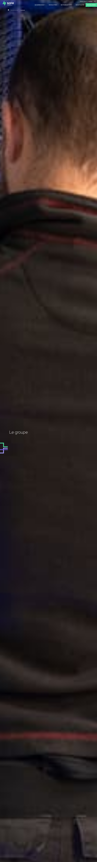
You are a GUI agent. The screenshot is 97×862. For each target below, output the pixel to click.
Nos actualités (80, 5)
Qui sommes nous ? (40, 5)
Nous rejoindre (91, 5)
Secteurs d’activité (66, 5)
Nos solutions (53, 5)
